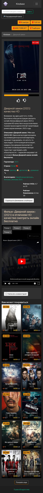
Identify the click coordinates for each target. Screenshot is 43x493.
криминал (35, 170)
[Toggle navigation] (37, 4)
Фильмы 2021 (17, 179)
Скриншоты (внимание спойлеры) (18, 200)
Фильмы (7, 179)
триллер (13, 170)
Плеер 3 (26, 228)
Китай (13, 166)
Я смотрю (35, 236)
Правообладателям (21, 489)
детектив (24, 170)
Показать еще (21, 482)
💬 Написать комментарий (16, 294)
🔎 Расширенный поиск (12, 16)
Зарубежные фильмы (24, 177)
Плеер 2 (17, 228)
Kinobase (20, 4)
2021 (16, 162)
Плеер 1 (7, 228)
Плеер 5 (7, 232)
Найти (29, 12)
